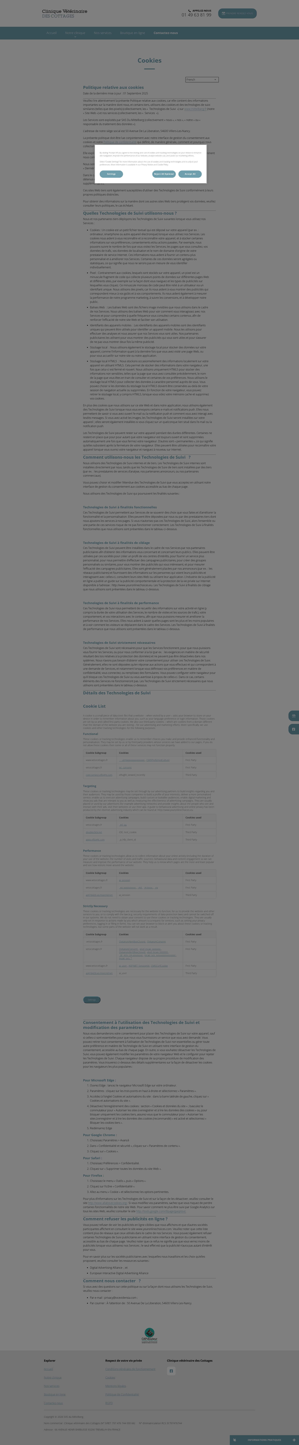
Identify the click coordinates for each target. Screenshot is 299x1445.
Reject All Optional (164, 174)
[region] (150, 163)
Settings (111, 174)
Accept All (190, 174)
